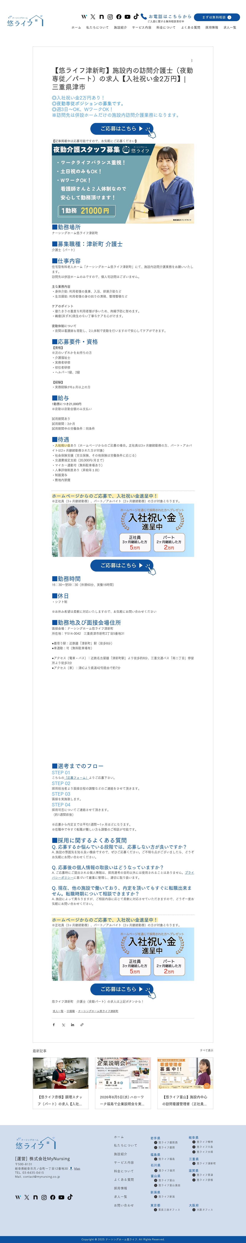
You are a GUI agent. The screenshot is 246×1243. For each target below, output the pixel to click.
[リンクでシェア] (82, 1025)
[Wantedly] (18, 1197)
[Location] (71, 1168)
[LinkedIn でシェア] (72, 1025)
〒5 (17, 1164)
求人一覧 (58, 1011)
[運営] (22, 1159)
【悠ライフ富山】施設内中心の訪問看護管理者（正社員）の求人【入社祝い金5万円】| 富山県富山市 (184, 1101)
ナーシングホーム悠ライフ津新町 (98, 1011)
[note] (101, 16)
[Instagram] (110, 16)
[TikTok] (136, 16)
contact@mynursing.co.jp (41, 1176)
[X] (93, 16)
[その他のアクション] (191, 60)
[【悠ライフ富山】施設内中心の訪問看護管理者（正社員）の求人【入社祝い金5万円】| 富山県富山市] (185, 1073)
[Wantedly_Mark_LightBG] (84, 16)
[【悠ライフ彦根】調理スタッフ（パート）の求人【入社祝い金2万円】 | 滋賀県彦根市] (60, 1073)
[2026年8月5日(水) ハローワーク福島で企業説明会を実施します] (123, 1073)
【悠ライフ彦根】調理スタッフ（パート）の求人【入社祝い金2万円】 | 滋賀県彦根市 (59, 1101)
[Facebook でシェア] (54, 1025)
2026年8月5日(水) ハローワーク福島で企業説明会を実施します (122, 1101)
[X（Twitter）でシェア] (63, 1025)
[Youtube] (127, 16)
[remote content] (123, 714)
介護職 (71, 1011)
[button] (166, 16)
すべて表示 (206, 1050)
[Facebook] (119, 16)
